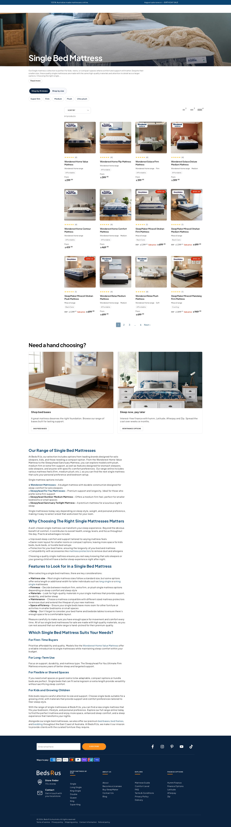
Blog (105, 796)
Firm (47, 99)
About (106, 782)
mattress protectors (80, 551)
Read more (35, 81)
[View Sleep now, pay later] (160, 380)
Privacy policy (57, 822)
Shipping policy (71, 822)
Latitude (171, 789)
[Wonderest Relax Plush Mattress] (151, 272)
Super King (75, 804)
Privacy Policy (142, 796)
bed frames (117, 721)
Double (73, 794)
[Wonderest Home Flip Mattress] (115, 137)
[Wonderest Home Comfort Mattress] (115, 205)
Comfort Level (142, 786)
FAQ (137, 789)
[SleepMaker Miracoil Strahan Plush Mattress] (80, 272)
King (72, 801)
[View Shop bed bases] (71, 380)
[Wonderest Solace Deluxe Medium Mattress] (186, 137)
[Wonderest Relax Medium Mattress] (115, 272)
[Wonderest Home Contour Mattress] (80, 205)
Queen (73, 797)
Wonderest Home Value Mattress (100, 645)
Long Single (76, 787)
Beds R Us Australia (51, 819)
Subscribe (94, 746)
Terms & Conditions (144, 793)
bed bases (104, 721)
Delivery (139, 800)
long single (105, 581)
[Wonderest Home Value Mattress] (80, 137)
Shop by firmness (40, 91)
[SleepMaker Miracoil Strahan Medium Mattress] (186, 205)
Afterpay (171, 793)
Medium (58, 99)
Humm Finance (174, 782)
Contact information (88, 822)
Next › (147, 324)
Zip (168, 796)
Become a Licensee (112, 786)
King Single (75, 790)
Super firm (35, 99)
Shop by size (58, 91)
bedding (38, 724)
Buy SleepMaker (110, 789)
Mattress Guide (142, 782)
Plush (69, 99)
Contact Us (108, 793)
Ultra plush (82, 99)
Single (73, 784)
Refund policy (104, 822)
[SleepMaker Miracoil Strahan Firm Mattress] (151, 205)
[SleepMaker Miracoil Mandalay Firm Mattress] (186, 272)
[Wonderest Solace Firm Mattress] (151, 137)
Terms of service (43, 822)
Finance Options (175, 786)
